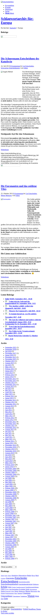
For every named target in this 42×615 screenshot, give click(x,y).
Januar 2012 (9, 420)
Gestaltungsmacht (20, 587)
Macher (16, 591)
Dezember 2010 (10, 445)
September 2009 (10, 474)
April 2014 (9, 373)
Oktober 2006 (10, 543)
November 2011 (10, 424)
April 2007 (9, 531)
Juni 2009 (8, 480)
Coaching (3, 578)
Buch (37, 575)
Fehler (10, 587)
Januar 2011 (9, 443)
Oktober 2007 (10, 519)
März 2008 (9, 510)
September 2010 (10, 451)
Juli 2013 (8, 388)
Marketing (22, 591)
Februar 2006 (9, 558)
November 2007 (10, 517)
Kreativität (8, 591)
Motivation (34, 591)
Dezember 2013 (10, 379)
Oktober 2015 (10, 361)
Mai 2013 (8, 390)
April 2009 (9, 484)
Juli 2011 (8, 431)
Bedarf (29, 575)
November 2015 (10, 359)
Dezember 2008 (10, 492)
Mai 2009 (8, 482)
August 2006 (9, 547)
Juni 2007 (8, 527)
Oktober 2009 (10, 472)
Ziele (6, 598)
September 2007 (10, 521)
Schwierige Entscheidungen (10, 68)
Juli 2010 (8, 455)
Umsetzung (26, 593)
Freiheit (14, 587)
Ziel (2, 599)
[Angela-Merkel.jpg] (8, 37)
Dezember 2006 (10, 539)
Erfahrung (36, 584)
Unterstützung (16, 596)
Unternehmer (6, 596)
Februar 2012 (9, 418)
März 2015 (9, 367)
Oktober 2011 (10, 426)
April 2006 (9, 554)
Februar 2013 (9, 396)
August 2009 (9, 476)
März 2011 (8, 439)
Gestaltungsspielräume (32, 587)
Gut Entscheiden (28, 66)
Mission (27, 591)
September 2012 (10, 404)
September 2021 (10, 347)
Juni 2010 (8, 457)
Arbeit (9, 575)
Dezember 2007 (10, 515)
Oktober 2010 (10, 449)
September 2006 (10, 545)
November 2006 (10, 541)
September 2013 (10, 384)
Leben (12, 591)
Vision (31, 595)
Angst (2, 575)
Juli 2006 (8, 549)
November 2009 (10, 470)
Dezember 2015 (10, 357)
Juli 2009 (8, 478)
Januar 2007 (9, 537)
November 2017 (10, 353)
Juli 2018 (8, 351)
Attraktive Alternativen (19, 575)
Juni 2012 (8, 410)
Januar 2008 (9, 513)
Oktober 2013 (10, 383)
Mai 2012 (8, 412)
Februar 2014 (9, 375)
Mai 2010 (8, 459)
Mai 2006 (8, 553)
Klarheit (3, 591)
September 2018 (10, 349)
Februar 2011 (9, 441)
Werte (37, 596)
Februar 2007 (9, 535)
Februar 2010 (9, 465)
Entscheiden (10, 578)
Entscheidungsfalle (24, 582)
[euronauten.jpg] (10, 166)
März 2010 (9, 463)
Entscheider (21, 577)
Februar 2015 (9, 369)
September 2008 (10, 498)
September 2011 (10, 427)
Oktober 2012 (10, 402)
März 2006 (9, 556)
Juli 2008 (8, 502)
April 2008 (9, 508)
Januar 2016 (9, 355)
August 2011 (9, 429)
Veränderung (23, 596)
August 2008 (9, 500)
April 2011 (8, 437)
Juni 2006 (8, 551)
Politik (3, 593)
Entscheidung (9, 581)
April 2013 (9, 392)
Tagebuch (19, 593)
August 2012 (9, 406)
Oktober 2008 (10, 496)
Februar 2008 (9, 511)
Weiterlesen (5, 150)
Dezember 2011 (10, 422)
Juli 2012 (8, 408)
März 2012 (9, 416)
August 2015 (9, 363)
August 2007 (9, 523)
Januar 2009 (9, 490)
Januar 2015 (9, 371)
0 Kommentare (15, 66)
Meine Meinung (6, 195)
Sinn (15, 593)
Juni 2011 (8, 433)
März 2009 (9, 486)
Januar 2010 (9, 467)
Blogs (33, 575)
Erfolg (4, 586)
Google (7, 589)
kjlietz (26, 68)
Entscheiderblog (16, 609)
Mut (39, 591)
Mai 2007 (8, 529)
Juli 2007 (8, 525)
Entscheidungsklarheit (9, 584)
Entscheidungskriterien (25, 584)
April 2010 (9, 461)
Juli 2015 (8, 365)
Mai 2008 (8, 506)
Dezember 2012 (10, 400)
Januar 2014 (9, 377)
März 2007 (9, 533)
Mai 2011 (8, 435)
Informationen (33, 589)
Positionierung (9, 593)
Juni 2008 (8, 504)
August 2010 (9, 453)
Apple (5, 575)
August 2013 (9, 386)
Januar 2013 (9, 398)
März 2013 (9, 394)
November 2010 (10, 447)
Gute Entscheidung (14, 589)
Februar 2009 (9, 488)
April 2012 (9, 414)
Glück (3, 589)
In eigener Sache (24, 589)
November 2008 (10, 494)
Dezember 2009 (10, 469)
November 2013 (10, 381)
